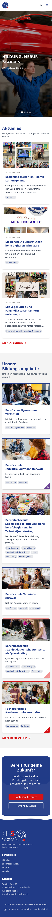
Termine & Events (26, 805)
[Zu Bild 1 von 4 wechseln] (22, 112)
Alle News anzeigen (12, 342)
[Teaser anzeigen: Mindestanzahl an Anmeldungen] (46, 486)
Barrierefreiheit (41, 909)
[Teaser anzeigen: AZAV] (46, 675)
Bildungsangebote (10, 864)
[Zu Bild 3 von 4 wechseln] (27, 112)
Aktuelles (6, 860)
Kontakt (5, 871)
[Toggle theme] (41, 5)
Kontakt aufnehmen (26, 797)
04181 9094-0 (12, 891)
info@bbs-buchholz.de (19, 894)
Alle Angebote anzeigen (14, 737)
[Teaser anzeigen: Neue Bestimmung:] (46, 730)
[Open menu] (47, 5)
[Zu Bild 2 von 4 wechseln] (25, 112)
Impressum (14, 909)
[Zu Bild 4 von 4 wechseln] (30, 112)
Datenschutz (26, 909)
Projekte (5, 867)
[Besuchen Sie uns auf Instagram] (5, 909)
